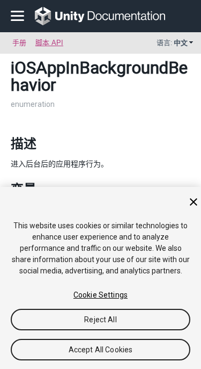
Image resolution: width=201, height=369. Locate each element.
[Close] (193, 202)
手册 (19, 43)
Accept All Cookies (101, 349)
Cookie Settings (100, 295)
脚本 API (49, 43)
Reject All (100, 319)
